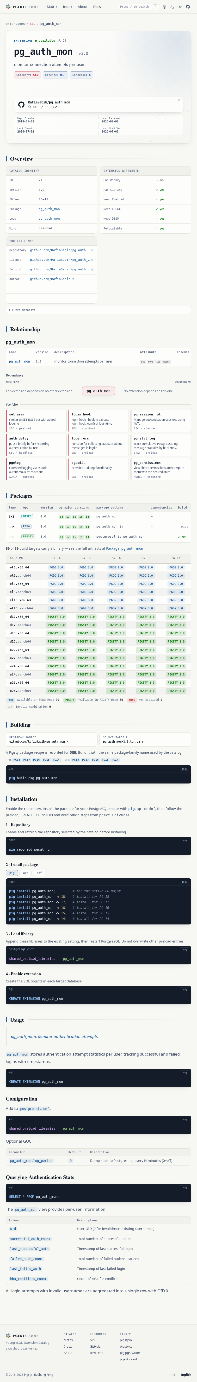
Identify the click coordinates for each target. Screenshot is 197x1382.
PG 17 (86, 558)
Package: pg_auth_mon (124, 548)
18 (61, 516)
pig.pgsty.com (130, 1352)
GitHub (95, 1346)
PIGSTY (28, 536)
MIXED (27, 516)
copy (184, 768)
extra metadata (24, 310)
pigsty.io (126, 1340)
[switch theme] (180, 6)
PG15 (46, 759)
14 (87, 516)
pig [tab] (11, 873)
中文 (173, 1375)
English (185, 1375)
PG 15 (146, 558)
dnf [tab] (39, 873)
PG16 (36, 759)
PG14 (56, 759)
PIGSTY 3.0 (56, 616)
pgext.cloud (128, 1359)
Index (67, 6)
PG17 (26, 759)
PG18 (16, 759)
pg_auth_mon (43, 51)
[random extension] (164, 6)
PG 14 (176, 558)
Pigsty (28, 1375)
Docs (97, 6)
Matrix (52, 6)
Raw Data (96, 1352)
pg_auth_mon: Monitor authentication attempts (54, 1036)
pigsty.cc (126, 1346)
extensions (15, 23)
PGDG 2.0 (116, 567)
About (82, 6)
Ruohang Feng (43, 1375)
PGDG (26, 526)
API (92, 1340)
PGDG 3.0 (56, 567)
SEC (33, 23)
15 (81, 516)
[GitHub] (188, 6)
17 (68, 516)
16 (74, 516)
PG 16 (116, 558)
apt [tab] (25, 873)
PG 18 (56, 558)
